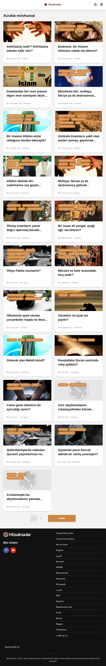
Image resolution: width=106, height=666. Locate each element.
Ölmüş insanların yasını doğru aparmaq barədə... (24, 228)
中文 (58, 595)
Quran (73, 340)
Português (61, 584)
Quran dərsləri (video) (28, 164)
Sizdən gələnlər (66, 29)
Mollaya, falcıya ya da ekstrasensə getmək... (73, 183)
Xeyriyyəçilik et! (12, 647)
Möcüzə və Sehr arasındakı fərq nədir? (77, 273)
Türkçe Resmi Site (64, 533)
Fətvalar (30, 26)
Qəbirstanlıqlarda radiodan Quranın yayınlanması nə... (26, 452)
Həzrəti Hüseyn (78, 119)
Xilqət (35, 385)
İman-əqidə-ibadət (15, 119)
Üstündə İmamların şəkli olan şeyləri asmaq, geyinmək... (78, 138)
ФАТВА (59, 567)
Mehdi (28, 119)
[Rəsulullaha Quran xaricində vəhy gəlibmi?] (79, 345)
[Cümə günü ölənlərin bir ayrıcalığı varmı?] (27, 390)
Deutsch (60, 561)
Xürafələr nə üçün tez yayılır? (73, 317)
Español (60, 601)
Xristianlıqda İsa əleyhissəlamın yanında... (24, 497)
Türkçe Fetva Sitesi (65, 539)
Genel (21, 209)
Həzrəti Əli (63, 119)
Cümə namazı (13, 385)
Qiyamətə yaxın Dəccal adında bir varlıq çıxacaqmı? (78, 452)
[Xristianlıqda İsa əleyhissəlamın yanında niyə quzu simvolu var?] (27, 480)
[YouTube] (13, 550)
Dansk (59, 618)
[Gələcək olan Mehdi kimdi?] (27, 345)
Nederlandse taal (64, 607)
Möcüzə (62, 254)
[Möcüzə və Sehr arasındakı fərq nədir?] (79, 255)
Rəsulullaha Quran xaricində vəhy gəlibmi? (78, 362)
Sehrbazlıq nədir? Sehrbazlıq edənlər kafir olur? (27, 48)
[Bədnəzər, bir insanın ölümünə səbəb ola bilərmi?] (79, 31)
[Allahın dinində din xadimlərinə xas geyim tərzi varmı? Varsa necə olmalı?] (27, 166)
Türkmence (61, 630)
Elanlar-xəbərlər (15, 26)
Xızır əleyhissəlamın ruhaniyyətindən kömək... (76, 407)
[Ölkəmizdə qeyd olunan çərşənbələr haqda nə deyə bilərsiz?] (27, 300)
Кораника (60, 578)
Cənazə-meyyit (14, 205)
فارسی (59, 590)
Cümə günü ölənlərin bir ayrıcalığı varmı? (24, 407)
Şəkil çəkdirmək (66, 123)
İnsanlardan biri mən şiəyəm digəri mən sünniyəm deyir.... (27, 93)
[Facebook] (6, 550)
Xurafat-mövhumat (15, 29)
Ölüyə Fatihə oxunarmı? (24, 270)
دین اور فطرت (62, 635)
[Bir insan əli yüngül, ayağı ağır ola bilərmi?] (79, 211)
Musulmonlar (62, 573)
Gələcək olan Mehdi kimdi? (26, 360)
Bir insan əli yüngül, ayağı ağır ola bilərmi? (76, 228)
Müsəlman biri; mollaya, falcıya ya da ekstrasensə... (77, 93)
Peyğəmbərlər (14, 123)
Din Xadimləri (13, 160)
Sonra (61, 518)
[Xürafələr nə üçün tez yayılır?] (79, 300)
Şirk (78, 123)
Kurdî (58, 612)
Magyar (59, 624)
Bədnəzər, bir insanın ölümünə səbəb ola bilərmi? (77, 48)
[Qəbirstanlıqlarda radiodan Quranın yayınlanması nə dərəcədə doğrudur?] (27, 435)
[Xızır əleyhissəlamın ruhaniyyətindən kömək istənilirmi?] (79, 390)
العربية (58, 556)
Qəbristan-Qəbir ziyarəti (29, 429)
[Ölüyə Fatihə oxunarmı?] (27, 255)
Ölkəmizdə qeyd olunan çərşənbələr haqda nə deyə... (27, 317)
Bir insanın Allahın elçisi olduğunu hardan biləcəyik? (26, 138)
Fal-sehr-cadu (83, 71)
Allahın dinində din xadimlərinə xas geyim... (24, 183)
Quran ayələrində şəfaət (18, 254)
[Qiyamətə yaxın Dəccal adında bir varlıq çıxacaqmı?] (79, 435)
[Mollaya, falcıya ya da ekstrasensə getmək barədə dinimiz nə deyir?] (79, 166)
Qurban (22, 474)
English (59, 550)
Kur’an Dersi (62, 544)
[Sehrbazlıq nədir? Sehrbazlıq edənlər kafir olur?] (27, 31)
